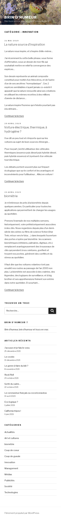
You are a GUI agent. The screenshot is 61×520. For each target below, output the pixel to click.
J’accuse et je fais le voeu (17, 348)
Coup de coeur (11, 450)
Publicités (9, 480)
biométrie (11, 196)
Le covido (9, 357)
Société (8, 486)
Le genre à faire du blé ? (16, 366)
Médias (8, 474)
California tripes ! (12, 411)
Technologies (11, 492)
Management (11, 468)
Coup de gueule (12, 456)
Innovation (9, 462)
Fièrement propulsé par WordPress (21, 513)
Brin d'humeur (20, 17)
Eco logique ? (11, 402)
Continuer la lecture (14, 116)
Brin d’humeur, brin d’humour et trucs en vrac (26, 329)
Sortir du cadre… (12, 384)
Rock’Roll (9, 374)
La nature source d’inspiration (24, 44)
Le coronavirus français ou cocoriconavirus (25, 393)
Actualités (9, 432)
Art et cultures (11, 438)
